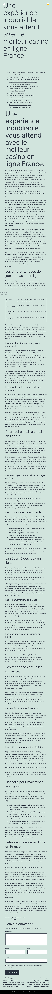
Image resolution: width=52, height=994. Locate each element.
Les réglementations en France (19, 93)
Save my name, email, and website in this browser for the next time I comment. (25, 966)
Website (7, 957)
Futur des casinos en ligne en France (20, 107)
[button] (48, 4)
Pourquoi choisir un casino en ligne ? (20, 84)
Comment (8, 931)
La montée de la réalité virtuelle (19, 100)
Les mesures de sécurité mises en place (21, 95)
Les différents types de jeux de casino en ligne (24, 77)
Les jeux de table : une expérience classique (23, 82)
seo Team (22, 917)
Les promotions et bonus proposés (20, 89)
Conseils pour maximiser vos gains (20, 105)
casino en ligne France (28, 184)
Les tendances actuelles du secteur (20, 98)
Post (15, 919)
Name (7, 948)
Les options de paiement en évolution (21, 102)
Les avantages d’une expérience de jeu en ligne (24, 86)
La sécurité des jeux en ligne (18, 91)
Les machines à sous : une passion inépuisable (24, 79)
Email (29, 948)
